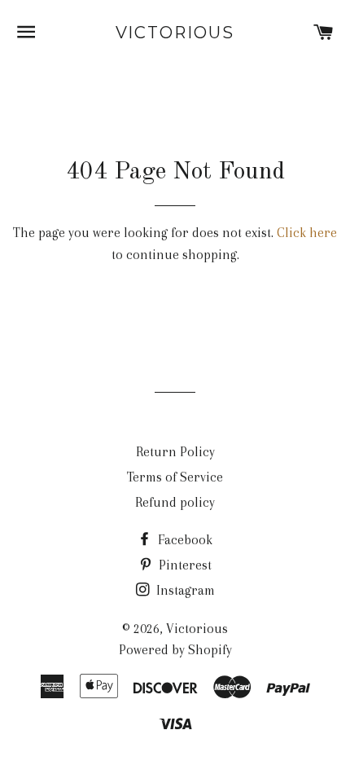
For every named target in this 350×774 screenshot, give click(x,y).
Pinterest (183, 565)
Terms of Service (175, 477)
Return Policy (175, 452)
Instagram (184, 590)
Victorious (175, 32)
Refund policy (175, 502)
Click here (307, 232)
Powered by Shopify (175, 649)
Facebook (183, 540)
